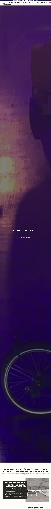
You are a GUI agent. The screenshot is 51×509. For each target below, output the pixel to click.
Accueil (3, 4)
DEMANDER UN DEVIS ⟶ (25, 237)
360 (29, 2)
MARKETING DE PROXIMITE (17, 2)
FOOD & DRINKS (11, 2)
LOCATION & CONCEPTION (24, 2)
